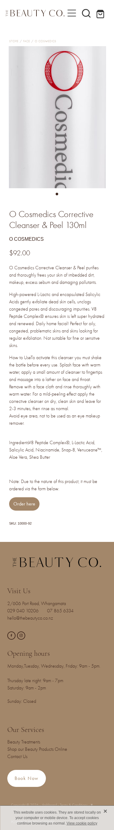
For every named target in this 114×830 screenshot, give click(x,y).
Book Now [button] (27, 778)
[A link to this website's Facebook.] (11, 635)
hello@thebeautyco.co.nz (30, 618)
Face (26, 41)
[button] (86, 13)
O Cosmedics (45, 41)
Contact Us (17, 756)
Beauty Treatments (23, 742)
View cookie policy (82, 823)
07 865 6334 (64, 611)
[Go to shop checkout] (101, 13)
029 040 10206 (24, 611)
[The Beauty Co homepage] (35, 13)
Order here (24, 504)
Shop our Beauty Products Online (37, 749)
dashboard (49, 805)
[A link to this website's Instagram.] (21, 635)
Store (13, 41)
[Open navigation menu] (71, 13)
